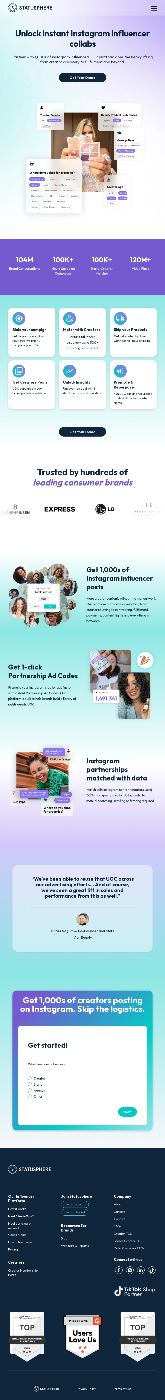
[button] (154, 7)
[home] (71, 7)
